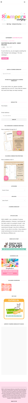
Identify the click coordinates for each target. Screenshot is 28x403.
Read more (4, 58)
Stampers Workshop (14, 206)
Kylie (4, 47)
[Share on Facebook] (13, 61)
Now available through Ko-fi (9, 129)
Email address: (5, 112)
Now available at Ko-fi (7, 159)
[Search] (26, 2)
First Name (4, 105)
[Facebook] (20, 2)
